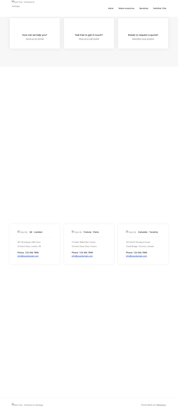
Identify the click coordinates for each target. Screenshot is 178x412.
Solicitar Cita (159, 8)
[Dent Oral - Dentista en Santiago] (27, 405)
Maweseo (161, 405)
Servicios (143, 8)
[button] (28, 256)
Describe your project (143, 38)
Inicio (110, 8)
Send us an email (35, 38)
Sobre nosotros (126, 8)
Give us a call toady (89, 38)
